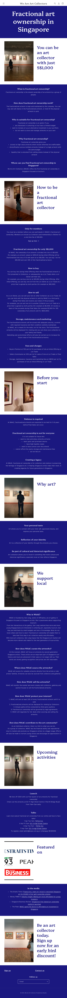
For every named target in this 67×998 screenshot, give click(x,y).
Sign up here (32, 241)
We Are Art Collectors (30, 992)
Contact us (39, 970)
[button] (4, 3)
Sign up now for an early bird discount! (48, 947)
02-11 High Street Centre (39, 823)
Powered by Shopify (41, 992)
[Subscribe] (47, 982)
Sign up (7, 970)
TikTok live (39, 821)
